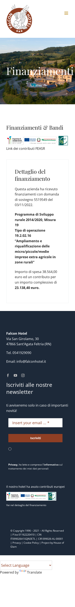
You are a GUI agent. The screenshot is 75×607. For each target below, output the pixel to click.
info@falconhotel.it (31, 361)
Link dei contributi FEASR (25, 148)
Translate (34, 572)
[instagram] (23, 375)
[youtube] (15, 375)
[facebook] (8, 375)
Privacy (16, 542)
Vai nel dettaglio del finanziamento (26, 505)
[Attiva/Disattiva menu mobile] (66, 13)
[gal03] (37, 137)
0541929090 (21, 352)
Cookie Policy (31, 542)
